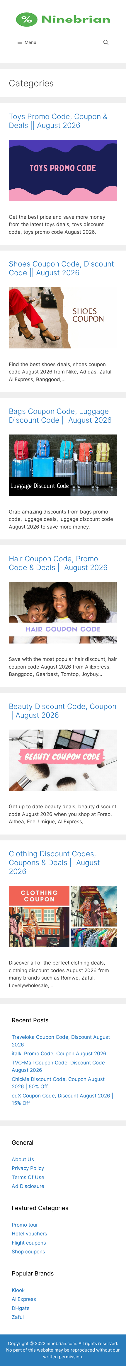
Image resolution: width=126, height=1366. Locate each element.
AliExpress (24, 1299)
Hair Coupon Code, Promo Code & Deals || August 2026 (58, 563)
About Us (23, 1159)
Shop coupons (28, 1252)
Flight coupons (29, 1243)
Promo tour (25, 1225)
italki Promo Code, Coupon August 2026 (59, 1053)
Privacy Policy (28, 1168)
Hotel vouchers (29, 1234)
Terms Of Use (28, 1177)
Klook (18, 1290)
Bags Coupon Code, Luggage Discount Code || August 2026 (60, 415)
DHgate (21, 1308)
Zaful (18, 1317)
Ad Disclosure (28, 1186)
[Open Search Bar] (106, 42)
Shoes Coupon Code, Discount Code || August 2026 (61, 268)
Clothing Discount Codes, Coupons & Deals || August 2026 (54, 862)
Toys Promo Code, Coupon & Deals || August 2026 (58, 121)
